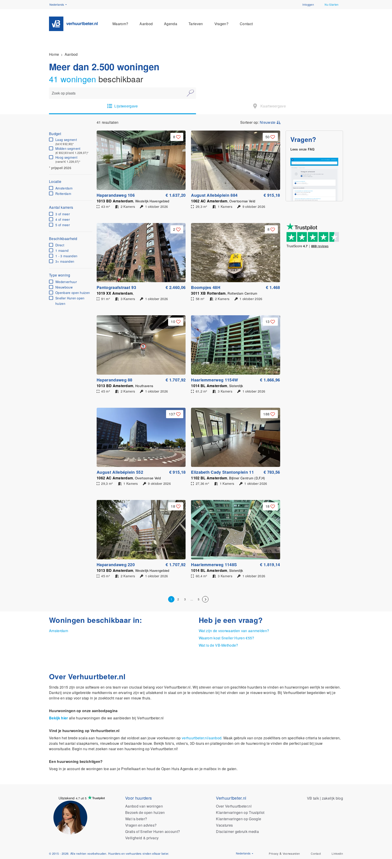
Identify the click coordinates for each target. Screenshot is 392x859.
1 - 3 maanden (66, 256)
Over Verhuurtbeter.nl (234, 806)
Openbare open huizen (72, 292)
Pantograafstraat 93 (116, 287)
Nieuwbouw (64, 287)
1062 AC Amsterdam (223, 201)
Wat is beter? (136, 818)
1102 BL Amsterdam (228, 477)
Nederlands (57, 4)
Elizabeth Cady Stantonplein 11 (222, 472)
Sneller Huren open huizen (70, 301)
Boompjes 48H (205, 287)
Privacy (273, 853)
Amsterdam (64, 188)
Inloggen (308, 4)
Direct (59, 245)
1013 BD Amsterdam (133, 201)
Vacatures (224, 825)
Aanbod (146, 24)
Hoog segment (67, 159)
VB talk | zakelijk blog (325, 798)
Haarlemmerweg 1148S (214, 565)
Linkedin (337, 853)
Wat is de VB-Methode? (218, 645)
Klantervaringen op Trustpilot (240, 812)
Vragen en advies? (141, 825)
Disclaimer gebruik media (237, 831)
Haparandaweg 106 (116, 195)
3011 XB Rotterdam (224, 293)
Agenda (170, 24)
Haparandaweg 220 (116, 565)
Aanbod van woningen (144, 806)
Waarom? (120, 24)
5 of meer (62, 225)
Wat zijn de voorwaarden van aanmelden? (234, 630)
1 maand (62, 250)
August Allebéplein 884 (214, 195)
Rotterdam (63, 193)
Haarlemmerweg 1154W (214, 380)
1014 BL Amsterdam (217, 385)
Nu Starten (331, 4)
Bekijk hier (58, 718)
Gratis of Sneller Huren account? (152, 831)
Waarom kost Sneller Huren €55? (226, 638)
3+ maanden (64, 261)
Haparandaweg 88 (114, 380)
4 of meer (62, 219)
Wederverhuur (66, 281)
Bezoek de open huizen (145, 812)
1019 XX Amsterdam (115, 293)
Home (54, 54)
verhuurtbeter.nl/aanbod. (202, 737)
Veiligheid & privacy (142, 837)
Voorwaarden (291, 853)
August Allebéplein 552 (120, 472)
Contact (246, 24)
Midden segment (71, 150)
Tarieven (196, 24)
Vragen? (221, 24)
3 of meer (62, 214)
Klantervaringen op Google (238, 818)
